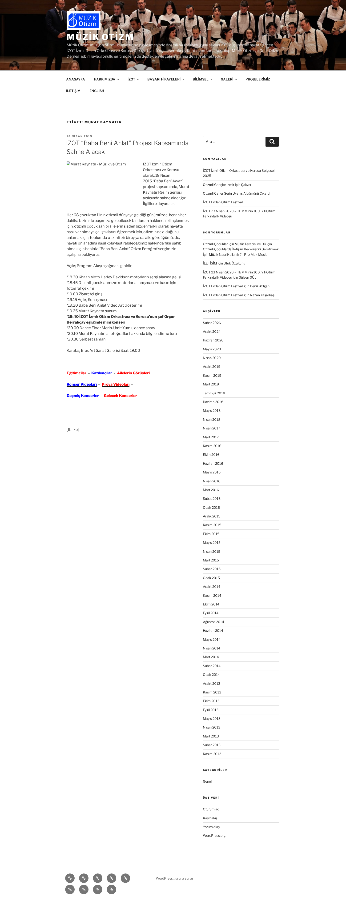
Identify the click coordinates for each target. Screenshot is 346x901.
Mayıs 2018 (212, 410)
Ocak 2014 (211, 675)
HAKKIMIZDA (104, 79)
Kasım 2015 (212, 525)
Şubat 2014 (212, 666)
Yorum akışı (211, 827)
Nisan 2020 (212, 358)
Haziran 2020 (213, 340)
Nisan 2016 (211, 481)
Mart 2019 (211, 384)
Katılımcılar (101, 373)
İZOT (131, 79)
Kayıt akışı (210, 818)
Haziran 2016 (213, 463)
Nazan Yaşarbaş (262, 295)
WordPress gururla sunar (174, 878)
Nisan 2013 (211, 727)
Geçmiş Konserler (83, 395)
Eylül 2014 (210, 613)
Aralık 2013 (211, 683)
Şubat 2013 (212, 745)
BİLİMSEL (201, 79)
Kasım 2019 (212, 375)
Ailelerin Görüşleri (133, 373)
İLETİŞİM (73, 91)
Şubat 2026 (212, 323)
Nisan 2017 (211, 428)
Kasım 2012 (212, 754)
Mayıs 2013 (212, 719)
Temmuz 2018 (214, 393)
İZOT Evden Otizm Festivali (223, 202)
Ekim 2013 (211, 701)
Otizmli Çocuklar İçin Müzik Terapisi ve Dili (234, 244)
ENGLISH (96, 91)
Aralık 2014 (211, 587)
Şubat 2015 (212, 569)
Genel (207, 781)
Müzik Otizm (100, 37)
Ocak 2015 (211, 578)
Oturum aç (211, 809)
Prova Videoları (115, 384)
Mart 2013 (211, 736)
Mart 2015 (211, 560)
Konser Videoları (82, 384)
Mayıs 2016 (212, 472)
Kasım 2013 (212, 692)
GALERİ (227, 79)
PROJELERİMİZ (257, 79)
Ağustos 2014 (213, 622)
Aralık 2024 (212, 331)
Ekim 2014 (211, 604)
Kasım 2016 (212, 446)
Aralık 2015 (211, 516)
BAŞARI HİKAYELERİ (164, 79)
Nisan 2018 (211, 419)
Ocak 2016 (211, 507)
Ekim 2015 (211, 534)
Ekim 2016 (211, 455)
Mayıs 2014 (212, 639)
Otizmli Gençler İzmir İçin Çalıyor (227, 185)
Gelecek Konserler (120, 395)
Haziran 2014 (213, 631)
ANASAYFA (75, 79)
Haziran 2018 (213, 402)
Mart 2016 (211, 490)
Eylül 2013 (210, 710)
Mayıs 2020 (212, 349)
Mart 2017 (211, 437)
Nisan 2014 (211, 648)
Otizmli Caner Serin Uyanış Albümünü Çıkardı (236, 193)
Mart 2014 (211, 657)
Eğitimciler (76, 373)
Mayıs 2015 (212, 543)
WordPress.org (214, 835)
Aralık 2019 (211, 366)
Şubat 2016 (212, 499)
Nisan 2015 (211, 551)
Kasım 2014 (212, 595)
